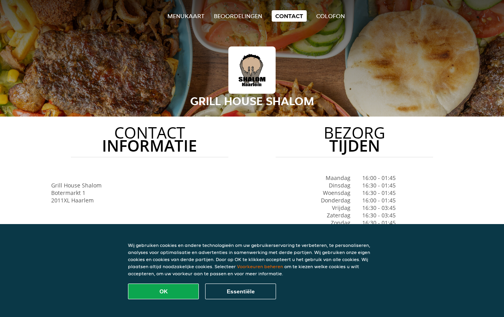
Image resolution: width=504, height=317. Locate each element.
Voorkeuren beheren (260, 266)
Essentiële (241, 291)
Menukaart (185, 16)
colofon (330, 16)
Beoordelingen (238, 16)
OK (163, 291)
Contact (289, 16)
